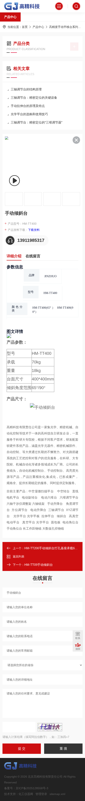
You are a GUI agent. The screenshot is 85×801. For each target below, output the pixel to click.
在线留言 (33, 256)
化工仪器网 (26, 794)
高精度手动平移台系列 (63, 27)
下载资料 (34, 229)
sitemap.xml (57, 794)
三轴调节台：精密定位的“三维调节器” (36, 122)
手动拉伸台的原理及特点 (28, 106)
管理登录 (41, 794)
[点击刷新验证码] (50, 727)
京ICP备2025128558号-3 (32, 788)
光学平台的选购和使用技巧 (29, 114)
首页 (25, 27)
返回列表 (18, 556)
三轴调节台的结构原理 (26, 89)
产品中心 (10, 17)
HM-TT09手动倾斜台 (38, 564)
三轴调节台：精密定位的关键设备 (34, 97)
